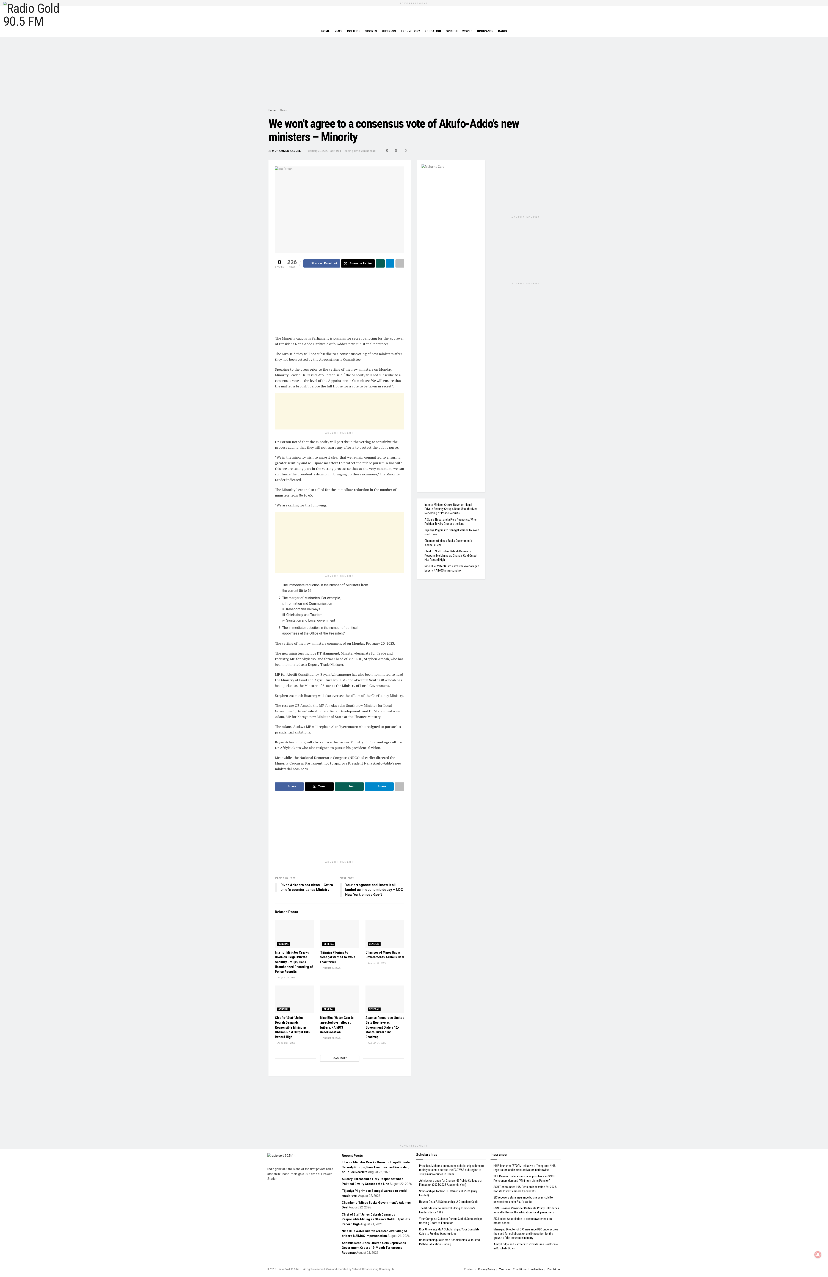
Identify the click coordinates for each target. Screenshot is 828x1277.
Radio (502, 31)
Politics (354, 31)
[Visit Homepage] (33, 16)
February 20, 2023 (317, 150)
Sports (371, 31)
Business (389, 31)
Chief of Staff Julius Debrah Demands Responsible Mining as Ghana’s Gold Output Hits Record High (292, 1027)
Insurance (485, 31)
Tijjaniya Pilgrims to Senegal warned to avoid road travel (337, 957)
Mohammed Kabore (286, 150)
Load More (339, 1058)
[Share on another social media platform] (399, 263)
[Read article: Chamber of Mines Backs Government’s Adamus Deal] (384, 934)
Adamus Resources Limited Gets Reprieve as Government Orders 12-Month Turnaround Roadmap (384, 1027)
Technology (410, 31)
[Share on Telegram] (390, 263)
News (338, 31)
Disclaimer (554, 1269)
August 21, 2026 (286, 1043)
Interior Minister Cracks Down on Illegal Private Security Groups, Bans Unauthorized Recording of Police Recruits (294, 962)
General (283, 944)
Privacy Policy (486, 1269)
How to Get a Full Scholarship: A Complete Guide (448, 1201)
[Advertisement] (414, 73)
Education (433, 31)
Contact (469, 1269)
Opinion (452, 31)
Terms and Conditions (513, 1269)
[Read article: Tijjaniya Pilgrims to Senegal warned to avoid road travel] (339, 934)
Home (325, 31)
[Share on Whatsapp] (380, 263)
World (467, 31)
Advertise (537, 1269)
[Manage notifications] (817, 1254)
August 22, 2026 (286, 977)
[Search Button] (823, 31)
